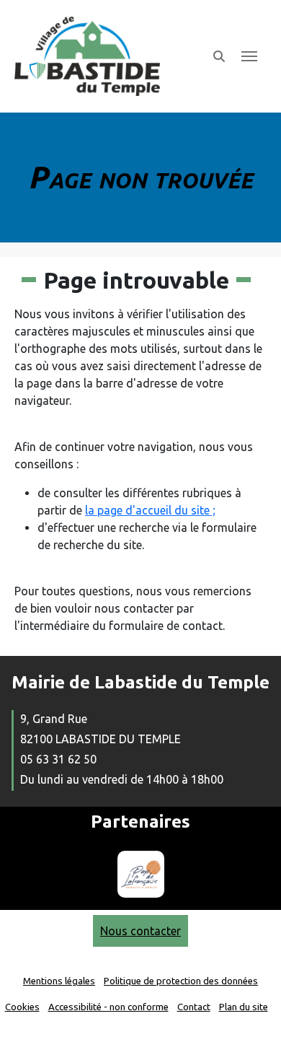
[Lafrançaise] (140, 874)
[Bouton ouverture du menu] (249, 56)
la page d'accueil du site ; (150, 510)
